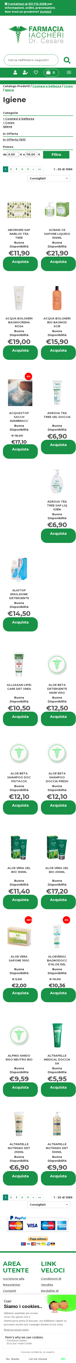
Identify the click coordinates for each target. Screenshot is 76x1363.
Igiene (7, 126)
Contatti (9, 1291)
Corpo (68, 86)
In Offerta (14, 139)
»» (39, 169)
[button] (48, 178)
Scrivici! (45, 11)
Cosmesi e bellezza (46, 86)
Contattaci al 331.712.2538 (27, 4)
